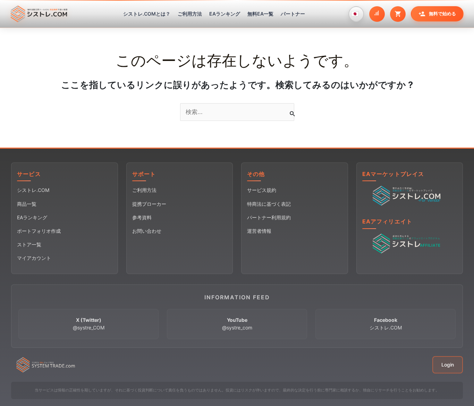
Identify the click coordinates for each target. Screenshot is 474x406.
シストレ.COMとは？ (146, 14)
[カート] (398, 14)
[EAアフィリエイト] (408, 243)
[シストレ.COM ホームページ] (38, 14)
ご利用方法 (190, 14)
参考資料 (142, 217)
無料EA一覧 (260, 14)
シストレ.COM (33, 190)
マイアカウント (34, 258)
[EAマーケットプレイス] (408, 195)
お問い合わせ (146, 231)
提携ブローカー (149, 204)
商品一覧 (26, 204)
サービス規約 (261, 190)
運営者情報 (259, 231)
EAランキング (224, 14)
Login (447, 365)
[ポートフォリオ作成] (377, 14)
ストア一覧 (29, 244)
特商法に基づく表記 (269, 204)
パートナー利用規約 (269, 217)
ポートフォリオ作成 (39, 231)
